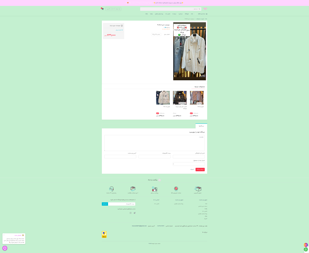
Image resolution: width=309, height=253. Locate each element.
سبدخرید (181, 14)
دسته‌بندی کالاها (202, 14)
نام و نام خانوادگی (200, 153)
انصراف (192, 169)
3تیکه (205, 219)
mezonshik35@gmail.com (139, 226)
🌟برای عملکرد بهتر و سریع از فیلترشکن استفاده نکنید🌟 (168, 3)
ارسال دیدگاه (200, 169)
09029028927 (160, 226)
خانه (192, 14)
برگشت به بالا (153, 180)
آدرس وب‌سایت (132, 153)
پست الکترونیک (166, 153)
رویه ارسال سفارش (159, 14)
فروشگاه (187, 14)
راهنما (151, 14)
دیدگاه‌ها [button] (201, 126)
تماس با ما (168, 14)
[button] (103, 9)
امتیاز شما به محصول (199, 160)
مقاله (146, 14)
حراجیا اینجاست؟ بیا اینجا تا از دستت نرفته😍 (139, 3)
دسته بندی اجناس (202, 206)
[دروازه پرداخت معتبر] (104, 234)
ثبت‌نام (105, 204)
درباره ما (174, 14)
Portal (150, 243)
